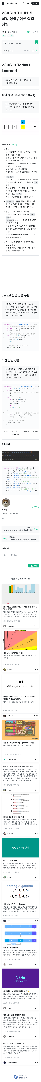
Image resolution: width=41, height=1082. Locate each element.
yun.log (14, 144)
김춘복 (4, 32)
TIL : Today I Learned (12, 43)
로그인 (35, 3)
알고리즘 (10, 36)
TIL (4, 36)
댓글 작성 (33, 566)
